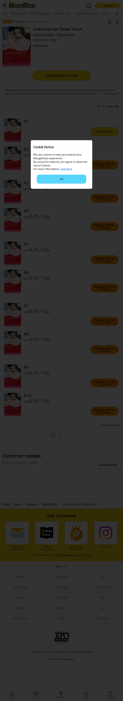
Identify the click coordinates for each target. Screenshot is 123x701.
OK (61, 179)
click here (66, 169)
